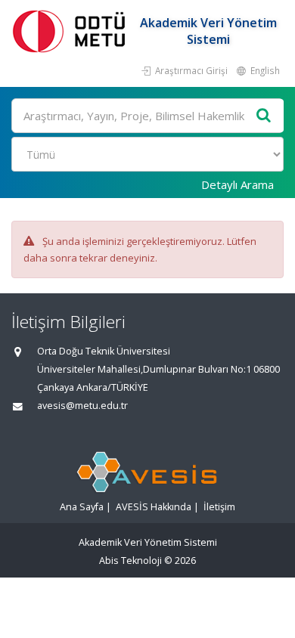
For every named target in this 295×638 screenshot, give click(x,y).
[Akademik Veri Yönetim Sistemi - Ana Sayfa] (71, 30)
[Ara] (264, 116)
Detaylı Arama (237, 184)
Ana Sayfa (82, 506)
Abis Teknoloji (130, 560)
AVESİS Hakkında (153, 506)
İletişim (219, 506)
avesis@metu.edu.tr (82, 405)
